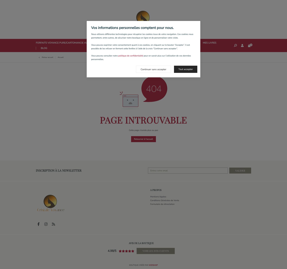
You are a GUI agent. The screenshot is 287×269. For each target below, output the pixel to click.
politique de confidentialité (130, 55)
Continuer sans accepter (153, 69)
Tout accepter (185, 69)
